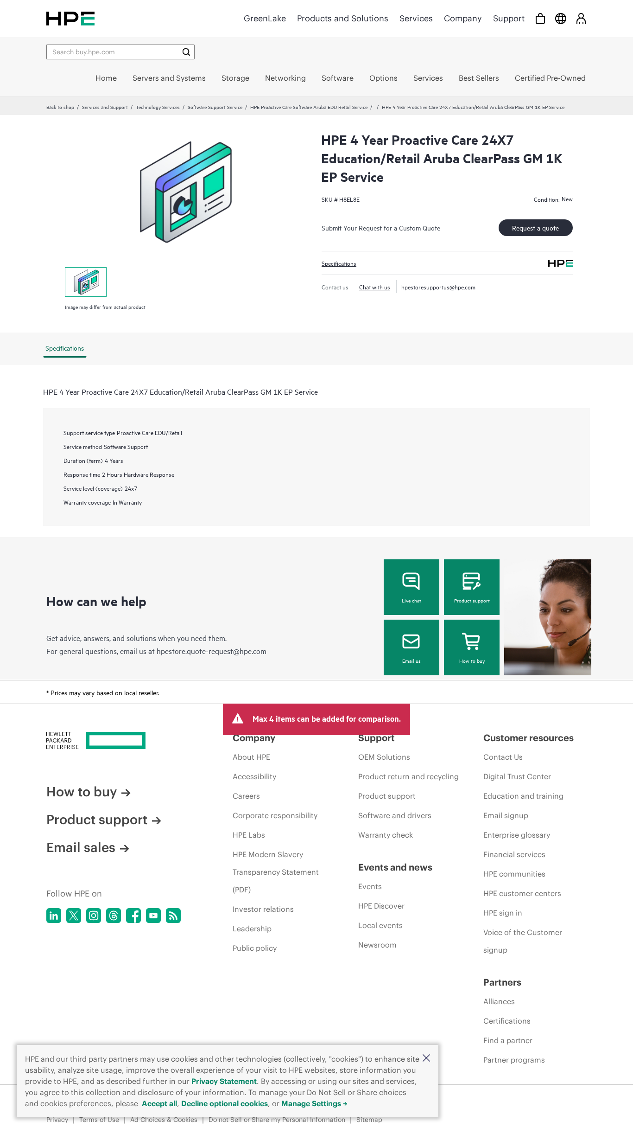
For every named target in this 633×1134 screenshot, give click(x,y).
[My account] (581, 18)
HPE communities (514, 873)
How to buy (472, 660)
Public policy (255, 948)
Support (509, 18)
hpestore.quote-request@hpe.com (211, 651)
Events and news (395, 867)
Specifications (339, 263)
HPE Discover (381, 905)
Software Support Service (215, 106)
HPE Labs (249, 834)
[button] (426, 1058)
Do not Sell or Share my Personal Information (277, 1119)
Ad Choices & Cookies (163, 1119)
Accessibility (254, 776)
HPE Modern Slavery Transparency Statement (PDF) (276, 872)
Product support (472, 600)
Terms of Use (99, 1119)
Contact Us (503, 757)
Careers (246, 796)
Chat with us (374, 286)
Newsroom (377, 944)
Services (416, 18)
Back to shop (60, 106)
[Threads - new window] (113, 915)
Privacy (57, 1119)
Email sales (80, 847)
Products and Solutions (342, 18)
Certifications (507, 1020)
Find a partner (507, 1040)
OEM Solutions (384, 757)
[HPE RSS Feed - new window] (173, 915)
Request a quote (535, 227)
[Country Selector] (560, 18)
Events (370, 886)
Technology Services (158, 106)
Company (463, 18)
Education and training (523, 796)
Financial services (514, 854)
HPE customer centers (522, 893)
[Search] (186, 52)
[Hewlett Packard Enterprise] (70, 18)
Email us (411, 660)
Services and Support (105, 106)
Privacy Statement (224, 1081)
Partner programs (514, 1059)
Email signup (505, 815)
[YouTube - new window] (153, 915)
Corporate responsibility (275, 815)
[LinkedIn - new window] (53, 915)
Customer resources (528, 737)
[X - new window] (73, 915)
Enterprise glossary (516, 834)
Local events (380, 925)
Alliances (499, 1001)
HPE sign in (502, 912)
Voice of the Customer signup (522, 941)
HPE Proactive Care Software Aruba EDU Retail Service (308, 106)
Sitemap (369, 1119)
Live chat (411, 600)
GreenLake (265, 18)
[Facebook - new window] (133, 915)
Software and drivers (394, 815)
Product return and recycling (408, 776)
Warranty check (385, 834)
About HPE (251, 757)
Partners (502, 982)
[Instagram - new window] (93, 915)
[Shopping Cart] (540, 18)
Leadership (252, 928)
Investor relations (263, 909)
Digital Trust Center (517, 776)
